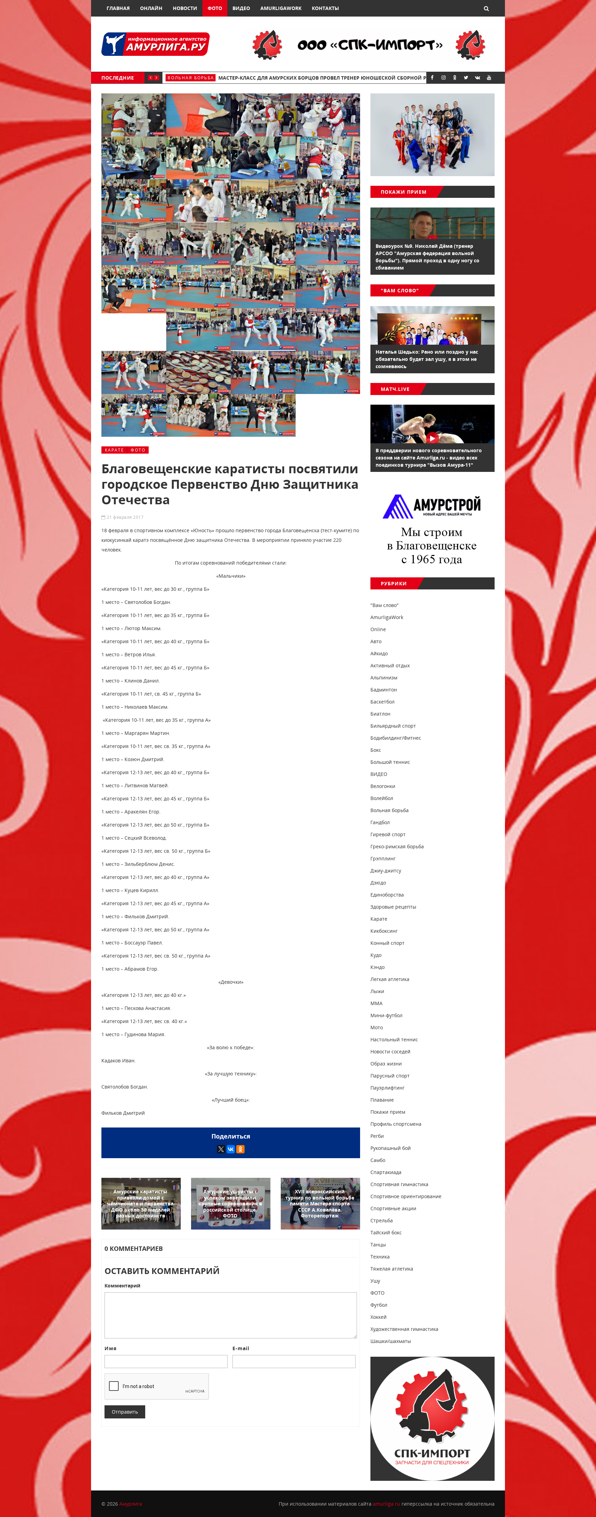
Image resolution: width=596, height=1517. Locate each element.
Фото (215, 8)
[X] (221, 1149)
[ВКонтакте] (231, 1149)
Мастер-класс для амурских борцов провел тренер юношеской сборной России (331, 77)
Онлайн (151, 8)
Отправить (125, 1411)
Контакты (325, 8)
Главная (118, 8)
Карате (114, 450)
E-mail (240, 1348)
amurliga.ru (386, 1503)
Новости (185, 8)
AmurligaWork (280, 8)
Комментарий (122, 1285)
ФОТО (138, 450)
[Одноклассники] (240, 1149)
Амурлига (130, 1503)
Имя (111, 1348)
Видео (241, 8)
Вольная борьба (191, 78)
